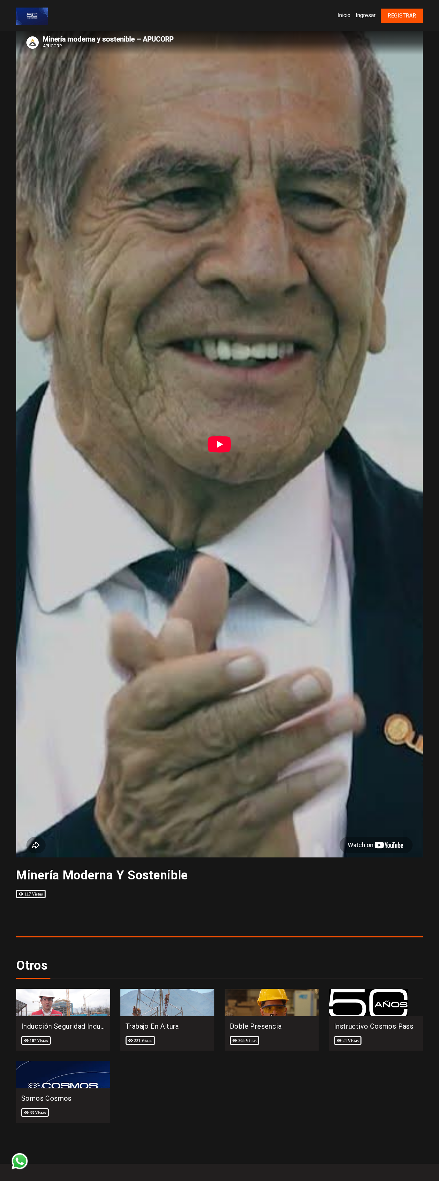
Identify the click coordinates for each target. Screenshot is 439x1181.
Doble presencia (256, 1026)
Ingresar (366, 15)
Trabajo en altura (152, 1026)
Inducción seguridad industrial (68, 1026)
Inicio (344, 15)
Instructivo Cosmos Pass (373, 1026)
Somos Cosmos (46, 1098)
